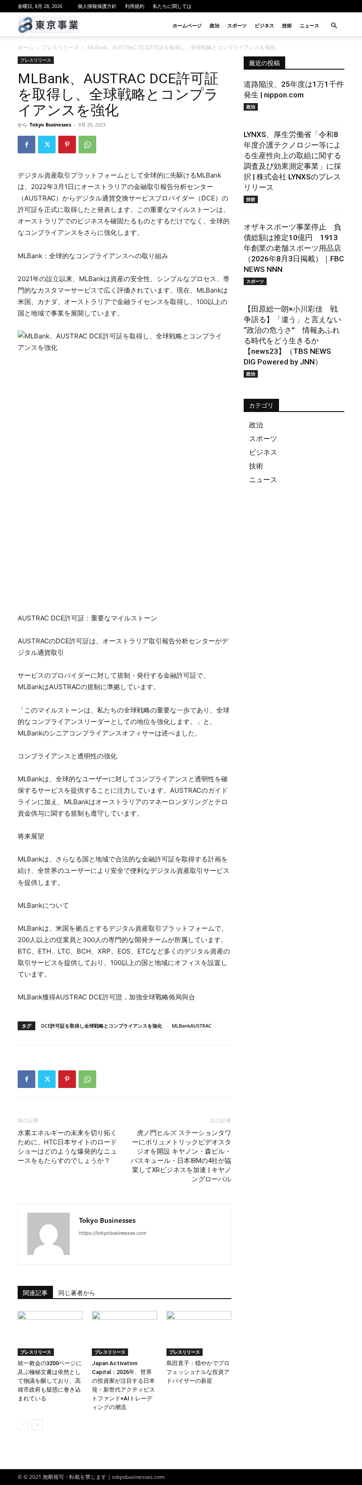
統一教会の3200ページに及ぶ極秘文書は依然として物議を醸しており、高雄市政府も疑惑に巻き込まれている (50, 1381)
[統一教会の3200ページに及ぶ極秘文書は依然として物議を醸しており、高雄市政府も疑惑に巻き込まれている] (50, 1333)
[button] (333, 26)
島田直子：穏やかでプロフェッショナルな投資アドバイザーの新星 (198, 1372)
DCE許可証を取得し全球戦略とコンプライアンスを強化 (101, 1025)
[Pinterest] (67, 144)
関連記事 (35, 1292)
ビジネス (264, 25)
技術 (287, 25)
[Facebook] (26, 144)
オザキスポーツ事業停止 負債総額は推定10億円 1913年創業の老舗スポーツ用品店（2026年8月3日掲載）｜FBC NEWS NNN (294, 248)
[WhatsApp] (87, 144)
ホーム (26, 47)
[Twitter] (47, 144)
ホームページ (187, 25)
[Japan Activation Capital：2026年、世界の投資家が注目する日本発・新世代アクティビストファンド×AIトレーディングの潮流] (124, 1333)
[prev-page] (23, 1424)
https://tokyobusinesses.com (113, 1233)
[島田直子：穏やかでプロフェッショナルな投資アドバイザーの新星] (198, 1333)
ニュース (309, 25)
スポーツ (237, 25)
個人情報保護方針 (97, 6)
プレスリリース (60, 47)
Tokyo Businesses (50, 124)
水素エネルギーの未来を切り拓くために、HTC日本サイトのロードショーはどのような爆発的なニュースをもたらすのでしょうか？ (67, 1147)
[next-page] (37, 1424)
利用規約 (134, 6)
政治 (214, 25)
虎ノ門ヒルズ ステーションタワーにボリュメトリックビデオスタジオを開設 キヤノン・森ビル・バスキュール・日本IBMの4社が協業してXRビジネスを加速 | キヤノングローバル (181, 1156)
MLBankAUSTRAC (191, 1025)
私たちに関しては (172, 6)
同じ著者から (76, 1292)
